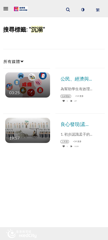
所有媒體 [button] (11, 61)
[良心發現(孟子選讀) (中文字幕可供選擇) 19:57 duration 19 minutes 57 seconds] (27, 129)
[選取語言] (97, 9)
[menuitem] (67, 9)
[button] (7, 8)
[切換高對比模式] (82, 9)
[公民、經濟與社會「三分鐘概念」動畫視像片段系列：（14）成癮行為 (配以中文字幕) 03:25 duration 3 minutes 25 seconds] (27, 84)
